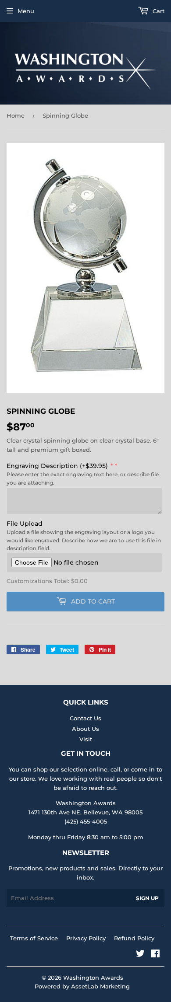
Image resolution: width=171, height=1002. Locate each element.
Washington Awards (93, 977)
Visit (85, 739)
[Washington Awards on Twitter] (140, 954)
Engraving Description (57, 466)
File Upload (25, 523)
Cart (157, 10)
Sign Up (147, 898)
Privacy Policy (86, 938)
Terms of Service (34, 938)
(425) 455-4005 (85, 821)
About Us (85, 728)
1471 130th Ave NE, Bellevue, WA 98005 (85, 812)
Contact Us (85, 718)
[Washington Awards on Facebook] (155, 954)
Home (16, 115)
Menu (26, 10)
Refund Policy (134, 938)
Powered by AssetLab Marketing (82, 986)
